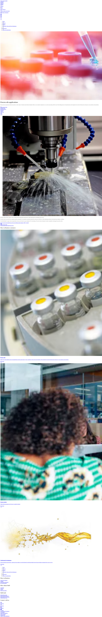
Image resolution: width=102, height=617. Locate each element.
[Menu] (51, 19)
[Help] (51, 17)
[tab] (51, 107)
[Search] (51, 18)
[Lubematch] (51, 15)
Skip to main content (3, 0)
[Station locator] (51, 14)
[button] (51, 5)
